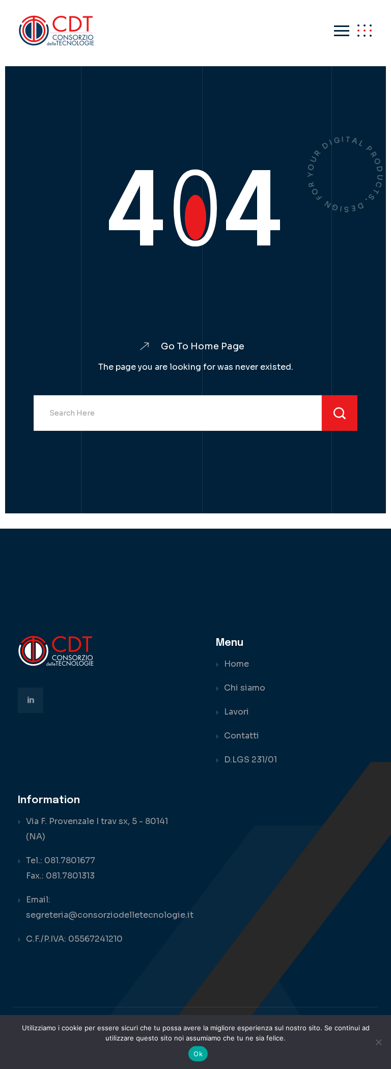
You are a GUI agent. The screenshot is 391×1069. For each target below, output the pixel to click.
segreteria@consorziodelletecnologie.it (109, 915)
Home (236, 664)
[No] (378, 1042)
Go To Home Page (202, 346)
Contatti (241, 735)
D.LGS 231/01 (250, 759)
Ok (198, 1054)
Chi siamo (244, 687)
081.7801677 (69, 860)
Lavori (236, 711)
